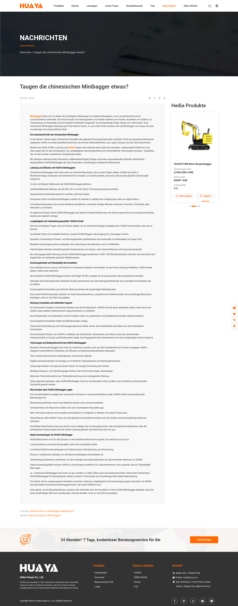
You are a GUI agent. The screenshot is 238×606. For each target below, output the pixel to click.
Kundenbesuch (134, 5)
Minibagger (35, 116)
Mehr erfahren (184, 199)
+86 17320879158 (191, 573)
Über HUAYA (191, 5)
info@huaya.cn (190, 577)
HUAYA (137, 572)
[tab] (190, 209)
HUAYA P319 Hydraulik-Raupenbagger (187, 165)
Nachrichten (169, 5)
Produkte (59, 5)
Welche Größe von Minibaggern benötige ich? (52, 511)
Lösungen (91, 5)
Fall (153, 5)
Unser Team (111, 5)
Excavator (99, 577)
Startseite (25, 52)
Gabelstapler (101, 572)
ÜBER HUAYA (140, 577)
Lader (97, 586)
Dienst (75, 5)
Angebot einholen (205, 199)
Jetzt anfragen (204, 539)
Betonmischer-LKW (104, 582)
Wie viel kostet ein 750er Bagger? (45, 515)
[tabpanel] (194, 158)
